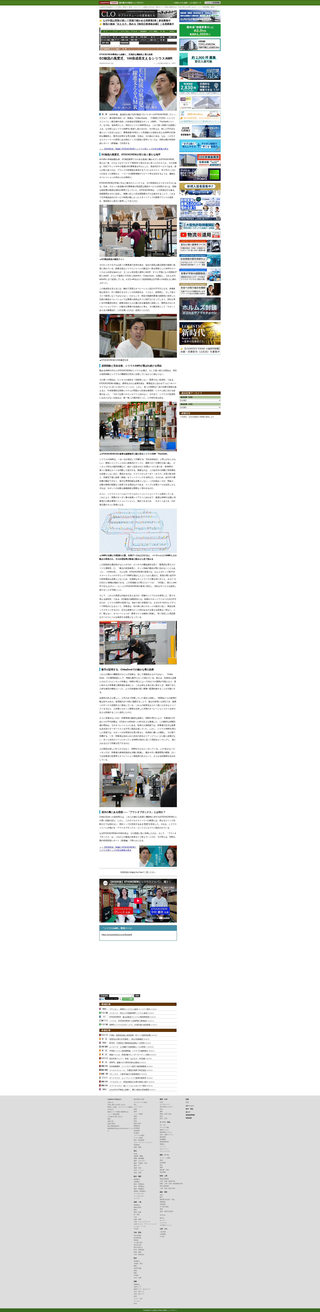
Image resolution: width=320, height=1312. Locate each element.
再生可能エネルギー (166, 1107)
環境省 (136, 1240)
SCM (135, 1154)
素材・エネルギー (140, 1161)
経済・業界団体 (139, 1249)
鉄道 (135, 1121)
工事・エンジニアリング (142, 1221)
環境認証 (163, 1202)
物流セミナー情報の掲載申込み (166, 7)
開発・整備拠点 (139, 1189)
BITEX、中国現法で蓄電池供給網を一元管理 (126, 1043)
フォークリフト (165, 1151)
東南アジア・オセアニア (142, 1289)
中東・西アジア (139, 1294)
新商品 (162, 1144)
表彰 (161, 1209)
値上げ (115, 43)
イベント (143, 40)
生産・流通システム (166, 1134)
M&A (172, 31)
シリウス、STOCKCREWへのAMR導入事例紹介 (128, 1020)
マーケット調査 (165, 1158)
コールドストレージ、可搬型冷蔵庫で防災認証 (127, 1070)
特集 (124, 48)
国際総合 (137, 1284)
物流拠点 (143, 31)
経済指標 (163, 1162)
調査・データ (115, 40)
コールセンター (139, 1196)
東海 (135, 1270)
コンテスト (163, 1223)
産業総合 (137, 1205)
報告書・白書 (164, 1170)
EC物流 (136, 1133)
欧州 (135, 1296)
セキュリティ (164, 1149)
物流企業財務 (164, 1179)
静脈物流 (137, 1126)
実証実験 (163, 1172)
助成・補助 (137, 1252)
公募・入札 (153, 40)
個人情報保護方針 (114, 1126)
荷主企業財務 (164, 1186)
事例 (161, 1160)
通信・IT (137, 1165)
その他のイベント (166, 1225)
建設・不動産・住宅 (140, 1163)
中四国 (136, 1275)
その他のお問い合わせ (115, 1116)
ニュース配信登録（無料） (207, 7)
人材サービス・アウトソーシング (145, 1224)
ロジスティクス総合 (140, 1102)
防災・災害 (163, 1118)
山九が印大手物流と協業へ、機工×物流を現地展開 (129, 1089)
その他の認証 (164, 1206)
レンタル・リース (140, 1226)
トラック (163, 1146)
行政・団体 (143, 37)
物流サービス (164, 1130)
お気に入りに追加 (180, 2)
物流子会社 (137, 1123)
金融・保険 (137, 1219)
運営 (109, 1119)
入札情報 (163, 1232)
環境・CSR (172, 37)
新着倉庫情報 (124, 43)
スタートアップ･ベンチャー (143, 1142)
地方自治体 (137, 1245)
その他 (162, 1236)
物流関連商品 (164, 1141)
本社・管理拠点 (139, 1186)
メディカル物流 (139, 1135)
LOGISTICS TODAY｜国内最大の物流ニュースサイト (108, 2)
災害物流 (137, 1128)
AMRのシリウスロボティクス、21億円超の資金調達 (129, 1024)
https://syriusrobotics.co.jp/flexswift (117, 934)
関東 (135, 1266)
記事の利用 (111, 1123)
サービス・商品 (105, 40)
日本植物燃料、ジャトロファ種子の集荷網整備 (127, 1066)
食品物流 (137, 1130)
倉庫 (135, 1109)
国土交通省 (137, 1235)
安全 (161, 1109)
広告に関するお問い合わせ (187, 7)
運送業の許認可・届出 (167, 1199)
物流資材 (163, 1137)
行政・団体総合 (139, 1254)
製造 (135, 1210)
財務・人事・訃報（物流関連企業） (172, 1183)
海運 (135, 1116)
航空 (135, 1118)
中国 (162, 31)
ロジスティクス (105, 37)
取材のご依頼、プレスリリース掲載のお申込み (138, 7)
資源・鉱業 (137, 1212)
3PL (135, 1104)
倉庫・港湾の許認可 (166, 1211)
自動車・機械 (138, 1156)
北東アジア (137, 1287)
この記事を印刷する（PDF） (166, 63)
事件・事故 (105, 43)
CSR (161, 1102)
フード (115, 31)
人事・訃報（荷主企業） (168, 1188)
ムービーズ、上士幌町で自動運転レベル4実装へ (128, 1046)
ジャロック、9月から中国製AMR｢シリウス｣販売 (128, 1013)
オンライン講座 (115, 48)
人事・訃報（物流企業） (168, 1181)
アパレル (134, 31)
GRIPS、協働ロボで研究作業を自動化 (124, 1062)
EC (105, 31)
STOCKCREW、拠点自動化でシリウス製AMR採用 (129, 1016)
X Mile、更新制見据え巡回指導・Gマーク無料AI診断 (130, 1035)
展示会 (162, 1218)
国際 (162, 37)
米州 (135, 1303)
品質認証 (163, 1204)
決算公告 (111, 1121)
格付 (161, 1197)
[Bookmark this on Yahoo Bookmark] (120, 998)
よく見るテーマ (195, 2)
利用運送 (137, 1145)
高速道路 (134, 43)
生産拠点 (137, 1181)
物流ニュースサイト (170, 1310)
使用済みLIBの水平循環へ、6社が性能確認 (126, 1039)
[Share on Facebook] (100, 998)
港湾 (135, 1111)
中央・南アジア (139, 1291)
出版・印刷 (137, 1172)
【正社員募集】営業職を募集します (201, 417)
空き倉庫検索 (105, 48)
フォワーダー (138, 1107)
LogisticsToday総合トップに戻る (110, 7)
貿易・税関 (137, 1147)
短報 (187, 1102)
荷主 (115, 37)
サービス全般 (164, 1127)
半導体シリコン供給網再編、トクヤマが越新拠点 (128, 1050)
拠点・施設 (124, 37)
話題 (162, 40)
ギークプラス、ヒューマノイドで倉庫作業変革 (127, 1077)
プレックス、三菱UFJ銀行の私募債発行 (124, 1074)
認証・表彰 (134, 40)
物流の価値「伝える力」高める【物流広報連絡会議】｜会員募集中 (138, 24)
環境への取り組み (166, 1114)
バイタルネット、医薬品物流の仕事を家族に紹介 (128, 1081)
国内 (153, 37)
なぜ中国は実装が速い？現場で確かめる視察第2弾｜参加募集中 (137, 20)
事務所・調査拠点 (140, 1191)
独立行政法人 (138, 1247)
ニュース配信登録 (114, 1114)
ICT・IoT (163, 1125)
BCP (161, 1116)
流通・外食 (137, 1168)
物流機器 (163, 1139)
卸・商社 (137, 1214)
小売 (135, 1217)
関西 (135, 1273)
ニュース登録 (127, 999)
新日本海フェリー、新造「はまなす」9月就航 (127, 1058)
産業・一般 (134, 37)
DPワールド (172, 40)
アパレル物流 (138, 1137)
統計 (161, 1165)
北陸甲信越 (137, 1268)
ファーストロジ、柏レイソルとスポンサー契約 (127, 1085)
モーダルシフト (165, 1104)
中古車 (136, 1229)
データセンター (139, 1193)
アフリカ (137, 1301)
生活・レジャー (139, 1170)
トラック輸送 (153, 31)
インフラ (137, 1198)
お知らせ (111, 1102)
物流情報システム (166, 1132)
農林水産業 (137, 1207)
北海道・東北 (138, 1263)
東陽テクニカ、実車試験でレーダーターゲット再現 (129, 1054)
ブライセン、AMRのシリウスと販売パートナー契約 (129, 1009)
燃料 (161, 1111)
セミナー (163, 1220)
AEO (161, 1195)
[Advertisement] (138, 970)
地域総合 (137, 1261)
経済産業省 (137, 1238)
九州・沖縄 (137, 1278)
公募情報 (163, 1234)
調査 (161, 1167)
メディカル (124, 31)
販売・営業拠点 (139, 1184)
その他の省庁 (138, 1242)
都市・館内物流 (139, 1140)
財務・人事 (124, 40)
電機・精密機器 (139, 1158)
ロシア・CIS (138, 1298)
